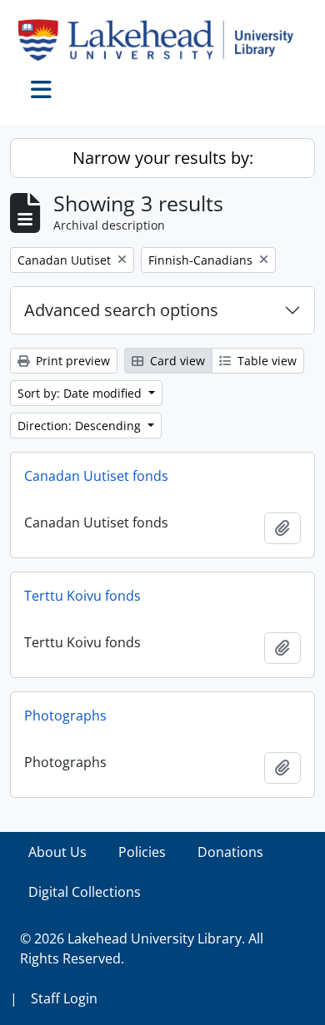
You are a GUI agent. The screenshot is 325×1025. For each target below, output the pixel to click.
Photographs (65, 715)
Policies (142, 852)
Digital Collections (84, 892)
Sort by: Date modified (81, 393)
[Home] (162, 39)
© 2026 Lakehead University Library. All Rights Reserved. (141, 948)
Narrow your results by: (162, 157)
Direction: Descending (81, 425)
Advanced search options (121, 310)
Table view (265, 361)
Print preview (71, 361)
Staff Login (64, 998)
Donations (230, 852)
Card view (176, 361)
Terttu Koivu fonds (82, 596)
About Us (57, 852)
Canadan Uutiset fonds (96, 476)
